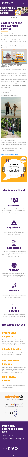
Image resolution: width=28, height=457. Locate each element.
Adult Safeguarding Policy (8, 439)
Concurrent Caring (19, 439)
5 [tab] (16, 17)
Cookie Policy (11, 438)
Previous (2, 11)
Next (26, 11)
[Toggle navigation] (23, 3)
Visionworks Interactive (22, 455)
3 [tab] (13, 17)
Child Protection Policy (20, 438)
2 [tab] (11, 17)
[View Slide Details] (14, 11)
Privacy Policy (5, 438)
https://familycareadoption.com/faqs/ (10, 154)
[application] (14, 56)
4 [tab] (14, 17)
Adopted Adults (11, 349)
